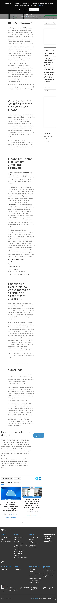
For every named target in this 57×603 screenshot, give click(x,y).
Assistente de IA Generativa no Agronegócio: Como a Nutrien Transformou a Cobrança (49, 76)
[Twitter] (36, 478)
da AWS (28, 274)
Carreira (46, 138)
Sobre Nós (46, 141)
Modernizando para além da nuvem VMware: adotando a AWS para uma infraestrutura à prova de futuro (10, 507)
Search (54, 23)
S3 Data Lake (14, 269)
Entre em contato (39, 435)
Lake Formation (15, 266)
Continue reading (11, 517)
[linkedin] (40, 478)
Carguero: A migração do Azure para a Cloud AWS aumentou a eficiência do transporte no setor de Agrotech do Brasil (32, 504)
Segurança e (14, 274)
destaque (18, 478)
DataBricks (12, 204)
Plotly (29, 132)
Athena (12, 264)
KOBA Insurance (27, 28)
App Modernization (9, 499)
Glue (11, 261)
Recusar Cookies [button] (23, 9)
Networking (21, 274)
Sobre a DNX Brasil (48, 136)
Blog (16, 499)
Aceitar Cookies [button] (33, 9)
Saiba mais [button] (40, 5)
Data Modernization (7, 478)
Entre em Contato (46, 567)
